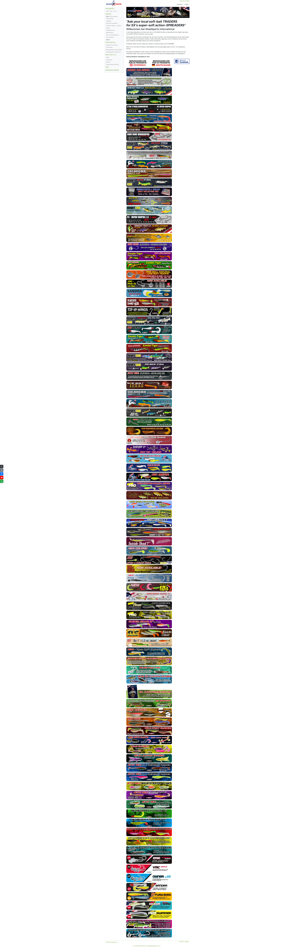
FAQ (107, 67)
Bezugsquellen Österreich (113, 52)
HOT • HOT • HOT (111, 11)
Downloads (109, 47)
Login (186, 4)
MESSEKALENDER (112, 70)
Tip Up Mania (110, 37)
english (187, 1)
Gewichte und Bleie (111, 23)
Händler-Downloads (112, 45)
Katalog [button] (179, 4)
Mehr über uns (111, 55)
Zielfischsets (109, 32)
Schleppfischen (110, 30)
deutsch (182, 1)
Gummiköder (109, 18)
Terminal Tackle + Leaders (113, 25)
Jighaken (108, 21)
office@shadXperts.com (153, 946)
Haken (108, 28)
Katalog (108, 14)
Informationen (111, 42)
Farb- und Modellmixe (112, 35)
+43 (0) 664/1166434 (139, 946)
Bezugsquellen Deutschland (114, 49)
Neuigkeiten (110, 8)
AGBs (107, 57)
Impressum (109, 59)
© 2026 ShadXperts (111, 942)
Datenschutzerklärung (112, 64)
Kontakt (108, 62)
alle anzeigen (112, 16)
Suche (108, 39)
